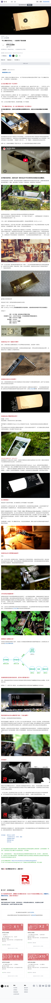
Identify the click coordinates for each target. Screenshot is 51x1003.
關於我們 (26, 987)
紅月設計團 (6, 38)
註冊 (41, 1)
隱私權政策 (15, 992)
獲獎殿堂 (26, 992)
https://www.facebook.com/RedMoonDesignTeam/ (24, 860)
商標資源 (26, 989)
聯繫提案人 (5, 55)
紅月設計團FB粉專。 (9, 643)
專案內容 (3, 60)
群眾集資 (2, 36)
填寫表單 (34, 915)
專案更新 (9, 60)
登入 (37, 1)
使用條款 (15, 989)
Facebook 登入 (46, 1)
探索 (12, 1)
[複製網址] (20, 56)
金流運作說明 (16, 994)
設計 (7, 36)
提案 (15, 1)
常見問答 (17, 60)
